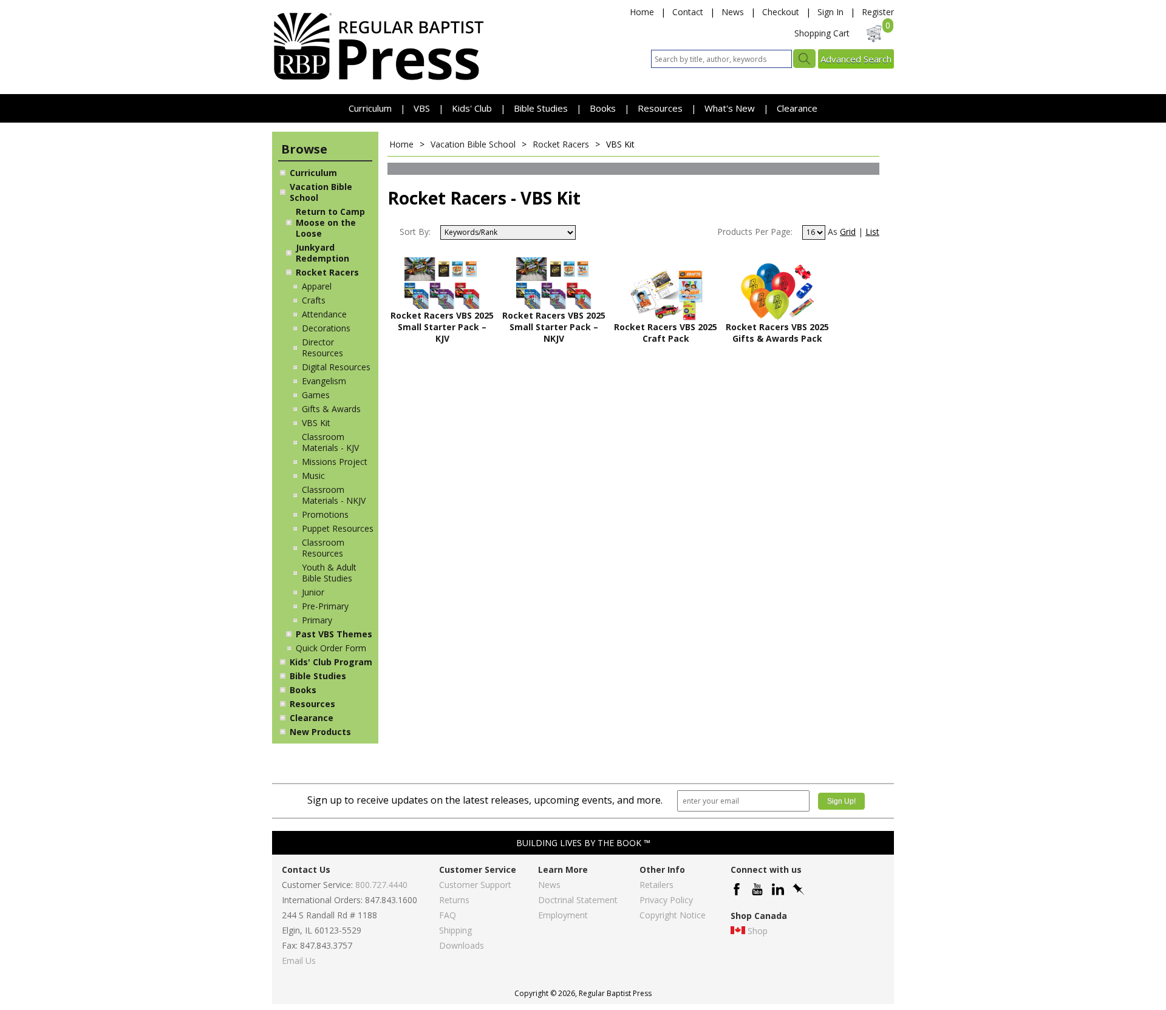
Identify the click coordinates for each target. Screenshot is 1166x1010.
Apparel (317, 286)
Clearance (797, 108)
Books (603, 108)
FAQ (447, 915)
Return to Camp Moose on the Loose (330, 222)
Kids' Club (472, 108)
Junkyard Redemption (322, 253)
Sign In (830, 12)
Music (313, 475)
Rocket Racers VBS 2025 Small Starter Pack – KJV (442, 327)
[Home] (378, 79)
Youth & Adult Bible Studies (329, 572)
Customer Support (475, 884)
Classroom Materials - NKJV (334, 495)
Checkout (780, 12)
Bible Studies (541, 108)
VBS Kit (316, 423)
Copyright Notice (672, 915)
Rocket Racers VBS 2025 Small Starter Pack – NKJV (553, 327)
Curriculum (371, 108)
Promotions (325, 514)
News (732, 12)
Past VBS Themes (334, 634)
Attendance (324, 314)
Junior (313, 592)
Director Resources (322, 347)
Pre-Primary (325, 606)
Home (642, 12)
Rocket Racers (327, 272)
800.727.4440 (381, 884)
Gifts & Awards (331, 409)
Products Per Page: (755, 231)
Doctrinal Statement (578, 900)
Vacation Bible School (321, 192)
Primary (317, 620)
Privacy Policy (666, 900)
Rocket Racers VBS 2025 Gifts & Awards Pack (777, 332)
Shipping (455, 930)
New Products (320, 731)
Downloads (461, 945)
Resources (661, 108)
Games (316, 395)
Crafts (314, 300)
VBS (422, 108)
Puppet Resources (337, 528)
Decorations (326, 328)
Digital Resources (336, 367)
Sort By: (415, 231)
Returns (454, 900)
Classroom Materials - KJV (330, 442)
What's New (730, 108)
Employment (563, 915)
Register (878, 12)
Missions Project (334, 461)
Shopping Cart (822, 33)
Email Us (299, 960)
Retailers (656, 884)
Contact (687, 12)
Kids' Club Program (331, 662)
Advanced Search (856, 59)
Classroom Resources (323, 548)
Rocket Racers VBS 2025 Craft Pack (665, 332)
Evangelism (324, 381)
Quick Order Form (331, 648)
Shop (758, 931)
